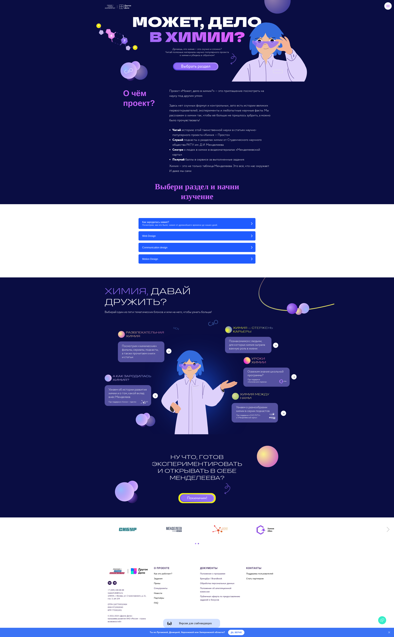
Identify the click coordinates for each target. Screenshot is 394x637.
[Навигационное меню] (388, 6)
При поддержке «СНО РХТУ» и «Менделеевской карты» (248, 416)
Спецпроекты (160, 588)
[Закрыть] (389, 632)
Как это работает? (163, 573)
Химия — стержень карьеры (253, 330)
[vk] (110, 583)
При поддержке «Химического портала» (257, 380)
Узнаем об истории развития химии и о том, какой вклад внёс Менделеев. (128, 393)
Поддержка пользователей (259, 573)
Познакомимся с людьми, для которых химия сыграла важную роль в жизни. (247, 345)
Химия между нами (254, 396)
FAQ (156, 603)
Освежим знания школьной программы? (265, 374)
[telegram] (115, 583)
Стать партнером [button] (255, 578)
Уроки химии (258, 360)
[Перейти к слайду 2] (198, 543)
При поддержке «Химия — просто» (122, 402)
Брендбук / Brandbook (211, 578)
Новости (158, 593)
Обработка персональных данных (217, 583)
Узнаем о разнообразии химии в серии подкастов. (253, 409)
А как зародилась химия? (132, 378)
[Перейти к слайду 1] (195, 543)
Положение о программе (212, 573)
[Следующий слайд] (388, 529)
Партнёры (159, 598)
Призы (157, 583)
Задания (158, 578)
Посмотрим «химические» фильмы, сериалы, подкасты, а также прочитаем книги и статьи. (140, 351)
